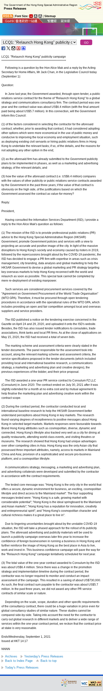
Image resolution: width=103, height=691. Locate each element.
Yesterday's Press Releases (43, 656)
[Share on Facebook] (3, 48)
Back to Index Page (19, 661)
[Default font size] (31, 16)
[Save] (19, 48)
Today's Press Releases (22, 667)
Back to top (48, 661)
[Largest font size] (40, 16)
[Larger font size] (36, 16)
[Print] (24, 48)
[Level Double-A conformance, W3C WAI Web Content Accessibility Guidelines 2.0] (91, 683)
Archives (11, 656)
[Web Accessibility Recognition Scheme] (69, 682)
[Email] (13, 48)
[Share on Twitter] (8, 48)
